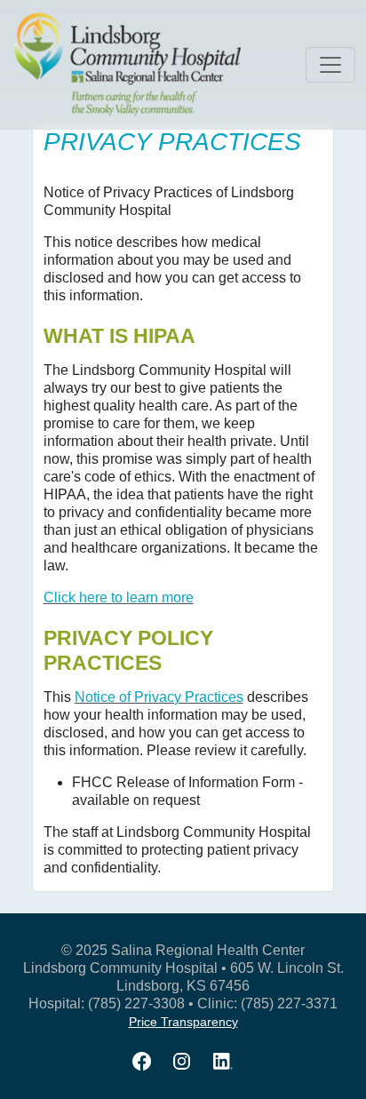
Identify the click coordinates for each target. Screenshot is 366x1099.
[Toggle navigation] (330, 65)
